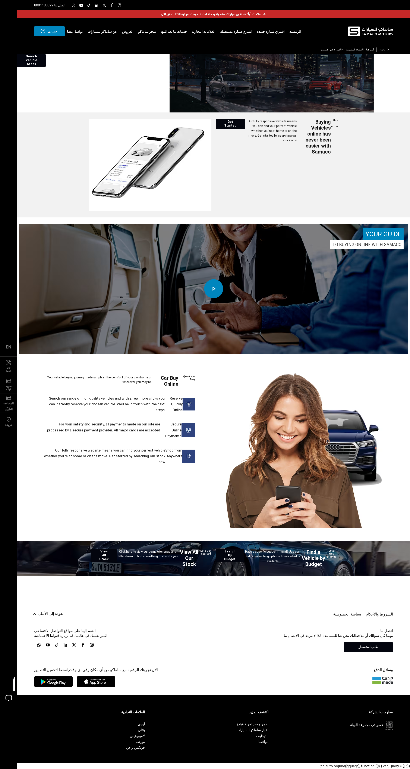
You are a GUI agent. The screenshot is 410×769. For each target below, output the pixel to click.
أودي (141, 724)
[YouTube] (81, 5)
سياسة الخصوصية (347, 614)
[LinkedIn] (96, 5)
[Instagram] (119, 5)
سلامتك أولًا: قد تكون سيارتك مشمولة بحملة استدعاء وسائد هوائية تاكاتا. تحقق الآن (213, 14)
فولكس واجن (135, 747)
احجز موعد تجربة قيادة (252, 724)
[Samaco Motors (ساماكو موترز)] (370, 31)
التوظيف (262, 736)
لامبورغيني (137, 736)
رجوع (382, 49)
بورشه (140, 742)
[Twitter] (104, 5)
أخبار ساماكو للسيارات (252, 730)
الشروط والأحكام (379, 614)
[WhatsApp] (73, 5)
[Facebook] (112, 5)
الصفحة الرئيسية (354, 49)
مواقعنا (263, 742)
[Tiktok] (89, 5)
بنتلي (141, 730)
